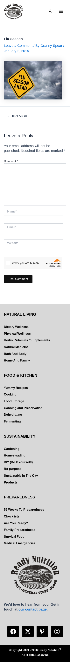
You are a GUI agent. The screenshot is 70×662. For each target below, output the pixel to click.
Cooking (10, 394)
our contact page (32, 609)
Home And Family (17, 360)
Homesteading (14, 455)
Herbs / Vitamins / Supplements (27, 340)
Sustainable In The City (21, 475)
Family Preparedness (19, 529)
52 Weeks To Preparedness (24, 509)
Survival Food (14, 536)
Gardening (11, 448)
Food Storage (14, 401)
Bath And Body (15, 353)
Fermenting (12, 421)
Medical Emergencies (19, 543)
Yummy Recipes (16, 387)
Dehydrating (13, 414)
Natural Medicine (16, 347)
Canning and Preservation (23, 408)
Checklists (11, 516)
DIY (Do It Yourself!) (18, 462)
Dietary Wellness (16, 326)
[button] (13, 631)
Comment (11, 161)
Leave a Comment (18, 46)
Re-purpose (12, 468)
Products (11, 482)
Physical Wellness (17, 333)
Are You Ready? (16, 523)
